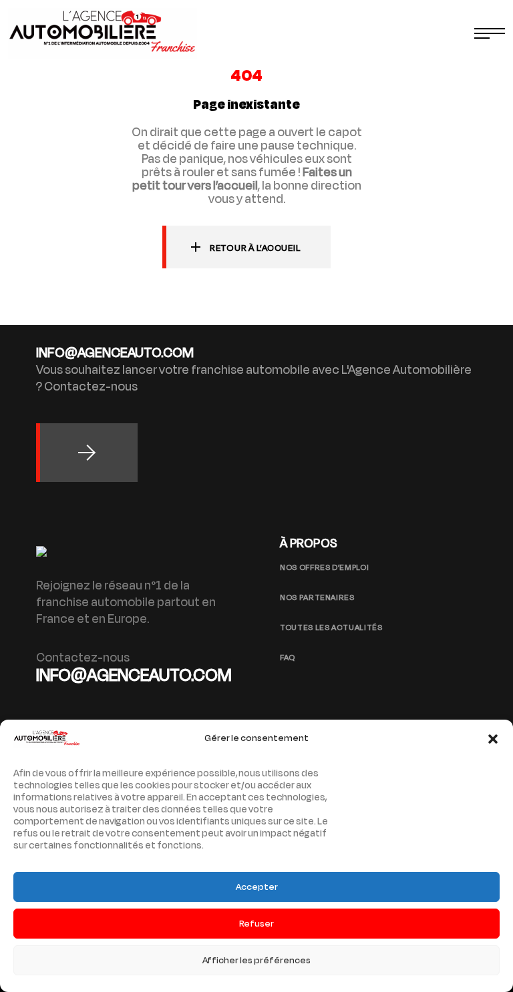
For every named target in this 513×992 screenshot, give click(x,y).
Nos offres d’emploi (324, 567)
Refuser (256, 923)
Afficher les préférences (256, 960)
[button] (493, 739)
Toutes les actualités (331, 628)
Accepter (257, 887)
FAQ (287, 658)
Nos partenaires (317, 597)
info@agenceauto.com (134, 675)
